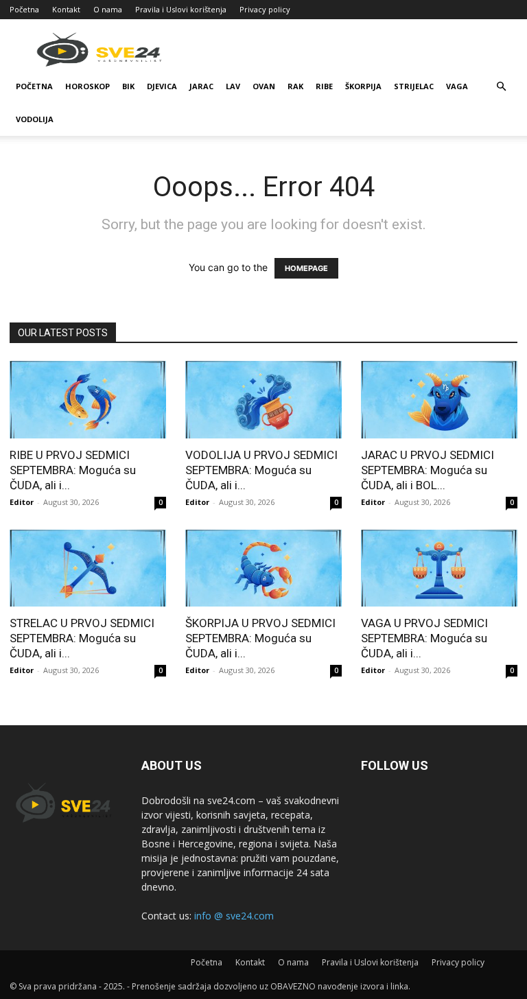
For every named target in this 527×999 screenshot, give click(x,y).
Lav (233, 86)
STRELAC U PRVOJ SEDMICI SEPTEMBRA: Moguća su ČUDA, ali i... (82, 638)
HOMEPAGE (306, 268)
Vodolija (35, 119)
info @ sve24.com (234, 915)
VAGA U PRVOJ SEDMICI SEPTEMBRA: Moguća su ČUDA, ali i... (424, 638)
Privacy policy (264, 9)
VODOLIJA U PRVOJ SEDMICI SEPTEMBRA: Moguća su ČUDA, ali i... (261, 470)
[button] (500, 86)
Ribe (324, 86)
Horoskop (87, 86)
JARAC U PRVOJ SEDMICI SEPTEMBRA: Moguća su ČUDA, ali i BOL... (427, 470)
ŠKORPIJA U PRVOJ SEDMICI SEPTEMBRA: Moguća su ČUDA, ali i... (260, 638)
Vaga (457, 86)
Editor (22, 502)
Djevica (162, 86)
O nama (107, 9)
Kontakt (66, 9)
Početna (24, 9)
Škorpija (363, 86)
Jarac (201, 86)
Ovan (264, 86)
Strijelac (414, 86)
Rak (295, 86)
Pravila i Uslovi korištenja (180, 9)
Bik (128, 86)
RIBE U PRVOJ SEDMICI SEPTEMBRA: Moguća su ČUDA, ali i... (73, 470)
